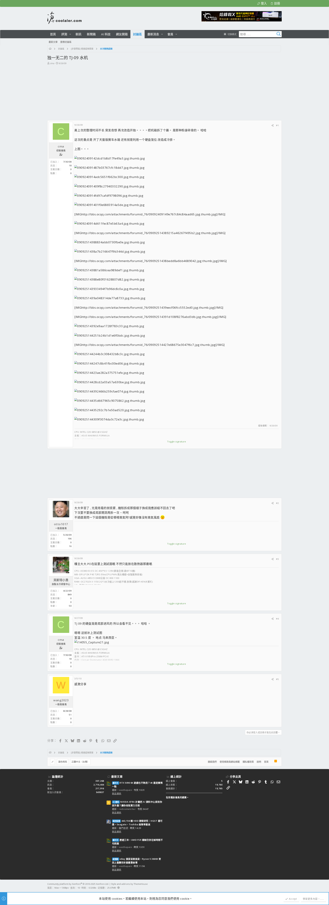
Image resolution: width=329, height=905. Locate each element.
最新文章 (117, 776)
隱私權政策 (248, 761)
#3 (277, 559)
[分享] (272, 125)
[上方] (271, 762)
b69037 (100, 792)
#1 (277, 125)
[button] (70, 34)
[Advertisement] (164, 91)
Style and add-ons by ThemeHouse (129, 883)
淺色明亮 (62, 761)
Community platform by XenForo (78, 883)
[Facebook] (280, 885)
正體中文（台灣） (80, 761)
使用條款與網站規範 (230, 761)
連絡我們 (212, 761)
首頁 (266, 761)
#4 (277, 618)
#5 (277, 679)
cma (52, 63)
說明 (259, 761)
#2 (277, 503)
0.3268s (92, 887)
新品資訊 (116, 793)
